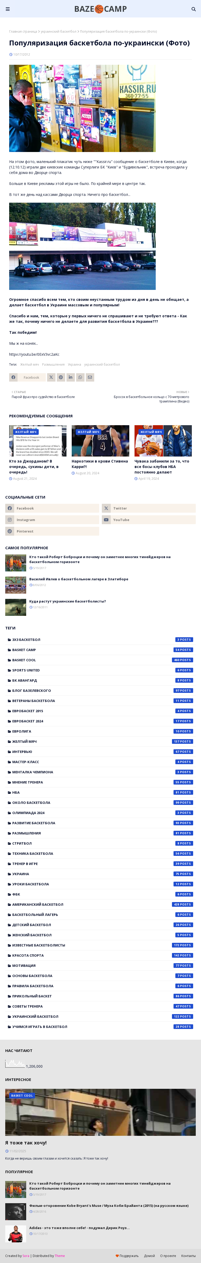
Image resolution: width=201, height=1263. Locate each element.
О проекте (168, 1256)
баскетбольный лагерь (95, 914)
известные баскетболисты (95, 945)
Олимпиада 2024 (95, 812)
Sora (26, 1256)
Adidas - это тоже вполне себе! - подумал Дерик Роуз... (79, 1227)
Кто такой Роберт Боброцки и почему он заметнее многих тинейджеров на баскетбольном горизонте (100, 559)
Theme (60, 1256)
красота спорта (95, 955)
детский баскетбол (95, 924)
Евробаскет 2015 (95, 711)
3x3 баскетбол (95, 639)
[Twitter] (51, 377)
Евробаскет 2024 (95, 721)
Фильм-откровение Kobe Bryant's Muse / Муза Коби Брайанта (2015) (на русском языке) (108, 1205)
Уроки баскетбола (95, 884)
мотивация (95, 965)
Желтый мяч (29, 364)
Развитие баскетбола (95, 823)
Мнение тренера (95, 782)
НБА (95, 792)
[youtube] (149, 519)
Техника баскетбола (95, 853)
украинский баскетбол (58, 31)
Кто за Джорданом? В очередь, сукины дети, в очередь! (34, 467)
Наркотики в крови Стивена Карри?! (100, 464)
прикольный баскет (95, 996)
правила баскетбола (95, 986)
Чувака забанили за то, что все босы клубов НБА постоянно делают (162, 467)
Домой (149, 1256)
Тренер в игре (95, 863)
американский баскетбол (95, 904)
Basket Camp (95, 649)
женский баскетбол (95, 935)
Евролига (95, 731)
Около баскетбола (95, 802)
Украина (74, 364)
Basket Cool (95, 660)
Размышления (53, 364)
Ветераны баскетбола (95, 700)
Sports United (95, 670)
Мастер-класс (95, 761)
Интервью (95, 751)
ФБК (95, 894)
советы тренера (95, 1006)
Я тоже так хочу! (26, 1142)
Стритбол (95, 843)
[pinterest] (52, 531)
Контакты (188, 1256)
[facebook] (52, 508)
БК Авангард (95, 680)
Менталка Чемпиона (95, 772)
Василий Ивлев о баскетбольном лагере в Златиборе (78, 579)
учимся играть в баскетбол (95, 1026)
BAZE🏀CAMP (100, 8)
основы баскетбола (95, 975)
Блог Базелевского (95, 690)
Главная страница (23, 31)
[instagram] (52, 519)
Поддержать (129, 1256)
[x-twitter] (149, 508)
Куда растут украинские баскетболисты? (67, 601)
